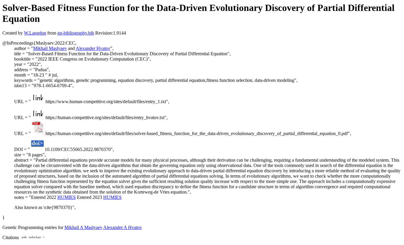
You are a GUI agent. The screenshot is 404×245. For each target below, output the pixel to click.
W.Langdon (35, 32)
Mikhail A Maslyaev (83, 227)
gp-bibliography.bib (75, 32)
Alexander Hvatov (93, 48)
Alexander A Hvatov (122, 227)
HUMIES (66, 197)
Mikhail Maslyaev (50, 48)
